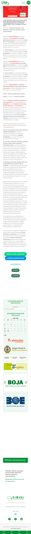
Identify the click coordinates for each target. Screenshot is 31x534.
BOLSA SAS (18, 472)
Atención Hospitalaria (15, 28)
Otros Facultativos (10, 476)
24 (4, 331)
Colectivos (8, 474)
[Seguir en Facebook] (9, 519)
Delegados (4, 533)
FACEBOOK (15, 270)
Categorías (15, 307)
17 (4, 328)
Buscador (19, 533)
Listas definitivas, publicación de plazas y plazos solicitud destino (14, 29)
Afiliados (11, 533)
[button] (28, 2)
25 (8, 331)
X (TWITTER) (15, 275)
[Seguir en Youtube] (21, 519)
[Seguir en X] (15, 519)
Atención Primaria (10, 472)
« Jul (5, 335)
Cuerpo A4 (14, 474)
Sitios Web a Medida (15, 528)
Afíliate (27, 533)
